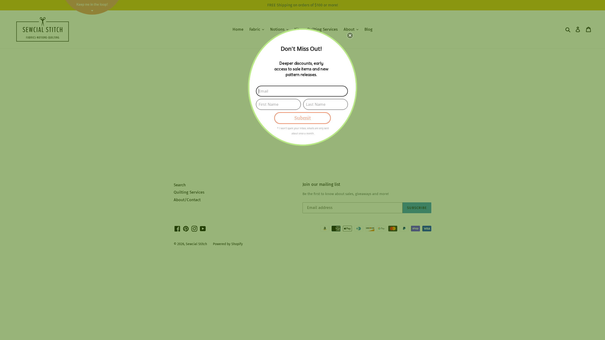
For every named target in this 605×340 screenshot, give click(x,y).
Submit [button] (302, 118)
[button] (350, 35)
